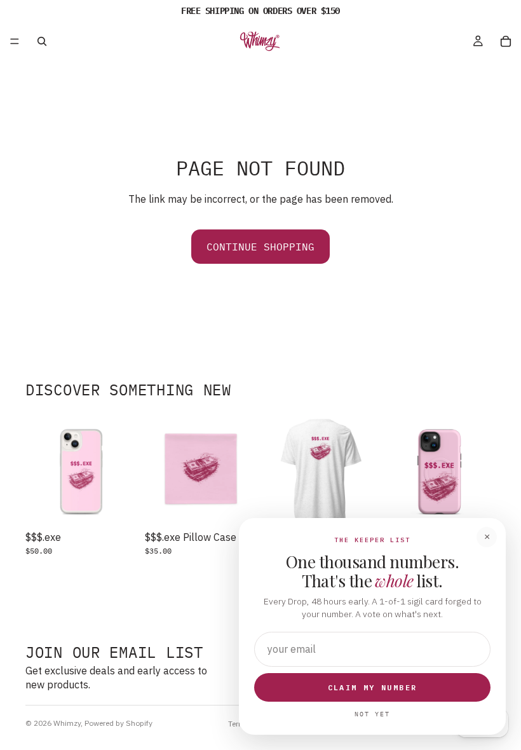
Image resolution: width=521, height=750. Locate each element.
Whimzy (67, 723)
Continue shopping (260, 246)
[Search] (42, 41)
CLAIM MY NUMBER (372, 687)
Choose (128, 505)
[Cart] (506, 41)
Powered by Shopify (118, 723)
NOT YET (372, 714)
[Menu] (14, 41)
